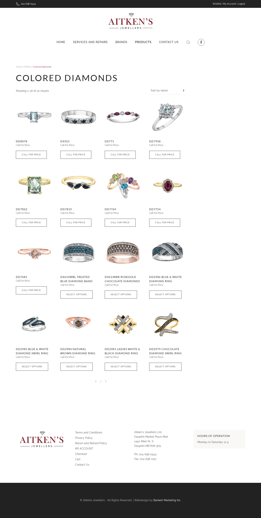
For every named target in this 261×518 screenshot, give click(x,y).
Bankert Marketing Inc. (167, 500)
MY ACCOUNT (84, 448)
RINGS (27, 67)
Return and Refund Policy (91, 443)
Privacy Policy (84, 437)
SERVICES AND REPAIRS (90, 42)
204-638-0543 (28, 3)
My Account (229, 3)
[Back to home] (131, 21)
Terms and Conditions (88, 432)
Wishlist (217, 3)
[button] (188, 42)
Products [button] (143, 42)
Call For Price (31, 154)
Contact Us (169, 42)
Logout (241, 3)
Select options (76, 294)
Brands (121, 42)
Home (61, 42)
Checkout (81, 453)
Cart (77, 459)
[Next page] (105, 381)
